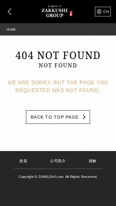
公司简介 (58, 161)
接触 (93, 161)
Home (11, 29)
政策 (23, 161)
